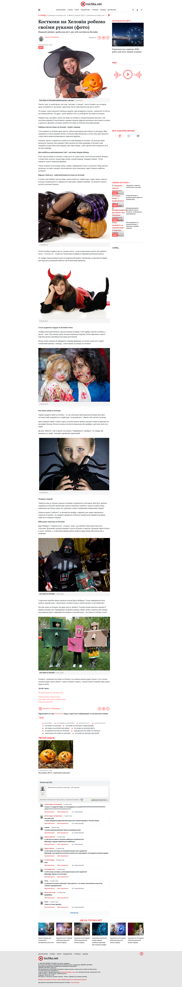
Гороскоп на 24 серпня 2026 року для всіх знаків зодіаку (136, 940)
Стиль (70, 10)
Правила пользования (44, 979)
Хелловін (48, 723)
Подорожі (85, 10)
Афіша (103, 10)
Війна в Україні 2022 (77, 15)
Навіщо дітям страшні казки (49, 697)
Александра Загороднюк (53, 804)
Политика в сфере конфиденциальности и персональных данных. (69, 979)
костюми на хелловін (65, 723)
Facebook (59, 714)
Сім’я (77, 10)
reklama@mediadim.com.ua (68, 972)
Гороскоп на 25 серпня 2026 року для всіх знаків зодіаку (118, 940)
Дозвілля (112, 10)
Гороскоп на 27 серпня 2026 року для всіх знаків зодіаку (64, 940)
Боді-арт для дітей (45, 702)
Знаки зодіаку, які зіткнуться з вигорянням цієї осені (46, 940)
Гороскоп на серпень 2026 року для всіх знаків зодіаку (127, 50)
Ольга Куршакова (52, 37)
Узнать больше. (75, 982)
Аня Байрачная (49, 869)
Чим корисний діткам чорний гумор (52, 699)
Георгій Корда (49, 860)
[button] (137, 10)
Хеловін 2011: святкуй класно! (54, 772)
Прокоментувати (49, 812)
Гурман (95, 10)
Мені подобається (62, 812)
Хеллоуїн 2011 (84, 723)
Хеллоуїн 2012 (100, 723)
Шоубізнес (61, 10)
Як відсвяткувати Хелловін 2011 (50, 693)
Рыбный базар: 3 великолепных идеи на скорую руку (134, 197)
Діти (40, 47)
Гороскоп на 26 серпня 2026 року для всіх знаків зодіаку (82, 940)
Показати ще (74, 913)
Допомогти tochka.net (57, 15)
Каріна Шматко (49, 837)
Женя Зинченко (50, 892)
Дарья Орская (49, 848)
